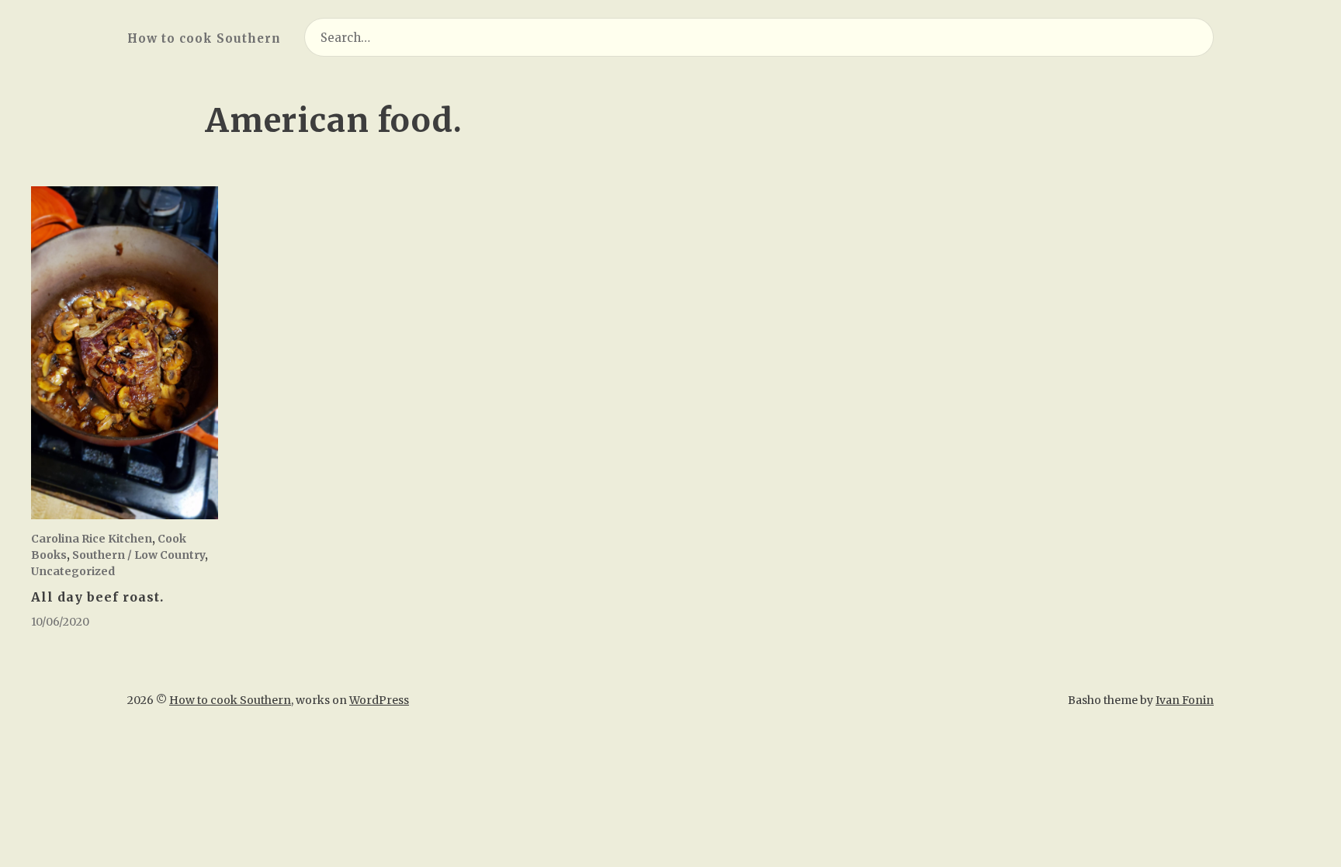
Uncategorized (73, 571)
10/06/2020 (60, 622)
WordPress (379, 700)
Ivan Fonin (1185, 700)
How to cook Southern (204, 38)
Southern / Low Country (138, 555)
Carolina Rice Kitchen (91, 539)
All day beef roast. (97, 597)
